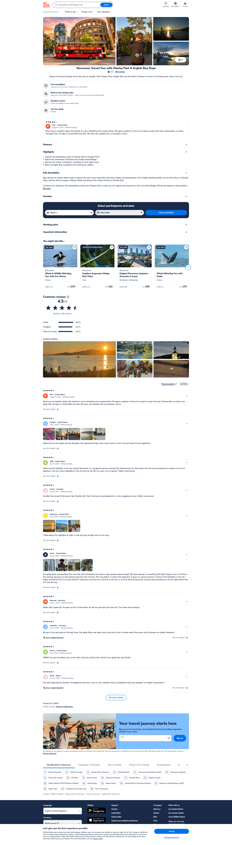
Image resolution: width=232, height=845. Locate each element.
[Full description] (186, 172)
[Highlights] (186, 152)
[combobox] (77, 4)
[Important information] (186, 232)
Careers (156, 813)
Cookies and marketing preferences (124, 821)
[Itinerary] (186, 144)
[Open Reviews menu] (187, 396)
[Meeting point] (186, 224)
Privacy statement (49, 754)
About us (156, 809)
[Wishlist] (166, 3)
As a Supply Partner (175, 809)
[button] (116, 71)
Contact (114, 809)
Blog (155, 817)
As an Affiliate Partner (176, 817)
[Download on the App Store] (96, 820)
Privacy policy (116, 817)
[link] (60, 267)
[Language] (175, 3)
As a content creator (176, 813)
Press (155, 821)
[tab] (59, 765)
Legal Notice (116, 813)
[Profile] (185, 3)
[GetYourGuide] (46, 5)
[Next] (188, 267)
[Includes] (186, 196)
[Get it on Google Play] (96, 811)
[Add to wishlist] (74, 247)
